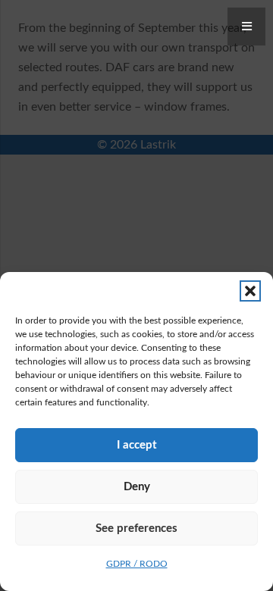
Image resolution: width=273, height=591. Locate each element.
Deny (137, 486)
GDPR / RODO (137, 563)
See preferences (136, 528)
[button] (250, 291)
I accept (137, 445)
